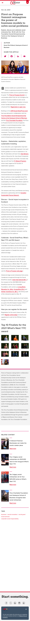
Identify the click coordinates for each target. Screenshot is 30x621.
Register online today (11, 315)
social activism (5, 517)
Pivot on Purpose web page (14, 271)
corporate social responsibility (9, 519)
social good (22, 514)
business (3, 514)
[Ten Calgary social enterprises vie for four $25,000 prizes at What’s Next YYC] (5, 477)
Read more (13, 449)
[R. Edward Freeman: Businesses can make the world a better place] (5, 443)
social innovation (12, 514)
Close (26, 610)
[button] (6, 56)
